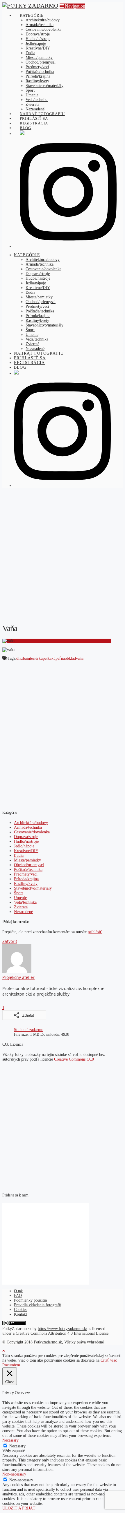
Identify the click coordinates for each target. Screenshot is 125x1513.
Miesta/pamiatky (27, 860)
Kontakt (20, 1314)
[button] (72, 6)
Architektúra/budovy (31, 822)
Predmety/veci (26, 874)
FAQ (18, 1295)
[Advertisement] (62, 555)
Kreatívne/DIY (26, 851)
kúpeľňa (58, 658)
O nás (18, 1291)
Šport (18, 893)
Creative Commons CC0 (74, 1059)
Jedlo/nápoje (24, 846)
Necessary (17, 1446)
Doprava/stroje (26, 837)
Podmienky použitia (30, 1300)
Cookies (20, 1309)
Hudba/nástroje (26, 841)
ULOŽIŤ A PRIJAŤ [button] (18, 1508)
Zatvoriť (9, 941)
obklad (70, 658)
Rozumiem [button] (11, 1365)
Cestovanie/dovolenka (32, 832)
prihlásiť (95, 932)
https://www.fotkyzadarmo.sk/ (62, 1328)
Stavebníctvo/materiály (33, 888)
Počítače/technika (28, 869)
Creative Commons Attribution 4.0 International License (62, 1333)
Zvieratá (21, 907)
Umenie (20, 897)
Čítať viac (109, 1360)
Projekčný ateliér (18, 977)
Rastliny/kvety (26, 883)
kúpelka (45, 658)
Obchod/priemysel (29, 865)
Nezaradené (23, 911)
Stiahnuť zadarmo (28, 1030)
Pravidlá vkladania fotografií (37, 1305)
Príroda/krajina (26, 879)
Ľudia (19, 855)
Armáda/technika (28, 827)
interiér (33, 658)
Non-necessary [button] (14, 1474)
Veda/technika (25, 902)
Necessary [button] (10, 1440)
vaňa (79, 658)
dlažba (21, 658)
